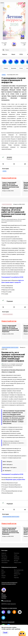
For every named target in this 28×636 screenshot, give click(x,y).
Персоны (16, 577)
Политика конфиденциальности (9, 582)
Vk (9, 612)
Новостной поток (8, 178)
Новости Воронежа (7, 204)
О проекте (4, 596)
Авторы (16, 560)
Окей (5, 632)
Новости (4, 54)
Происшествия (5, 560)
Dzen (20, 612)
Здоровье (13, 68)
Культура (3, 555)
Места (16, 575)
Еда (2, 570)
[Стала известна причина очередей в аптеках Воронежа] (10, 62)
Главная (6, 68)
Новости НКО (17, 562)
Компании (16, 558)
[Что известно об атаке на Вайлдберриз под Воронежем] (22, 62)
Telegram (3, 618)
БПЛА (21, 54)
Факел (13, 54)
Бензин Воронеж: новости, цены (10, 347)
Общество (4, 557)
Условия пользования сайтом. (8, 584)
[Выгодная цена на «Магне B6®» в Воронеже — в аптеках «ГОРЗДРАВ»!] (16, 62)
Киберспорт (17, 573)
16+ (2, 593)
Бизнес (3, 572)
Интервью (4, 558)
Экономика (4, 562)
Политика (16, 553)
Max (3, 612)
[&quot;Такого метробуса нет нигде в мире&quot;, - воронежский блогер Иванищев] (4, 62)
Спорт (15, 555)
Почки (21, 68)
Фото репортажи (18, 570)
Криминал (16, 557)
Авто (2, 573)
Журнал (3, 575)
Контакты (3, 597)
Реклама (3, 594)
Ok (14, 612)
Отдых (3, 577)
